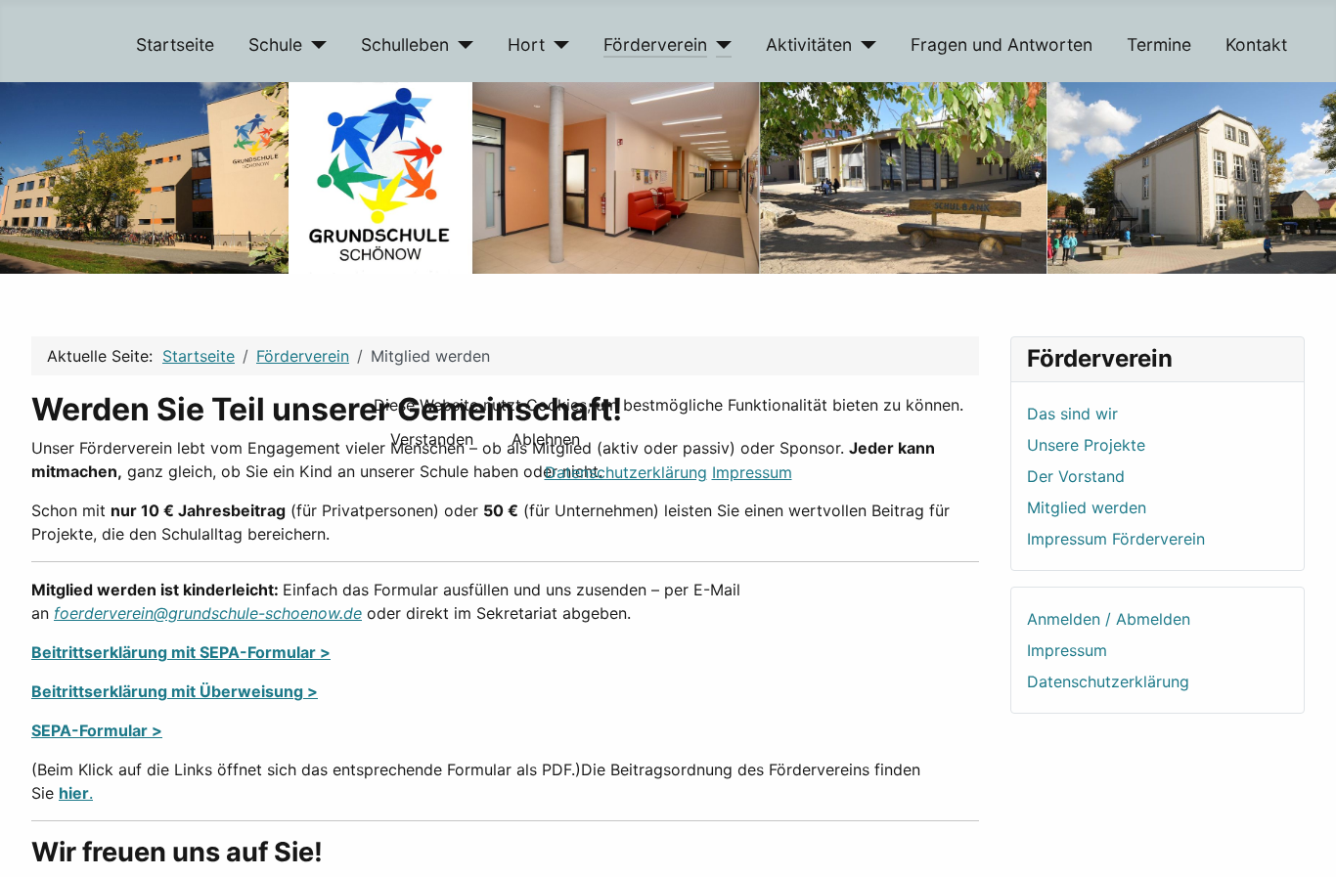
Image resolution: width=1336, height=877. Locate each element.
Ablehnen (546, 439)
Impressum (752, 472)
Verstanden (431, 439)
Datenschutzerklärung (626, 472)
